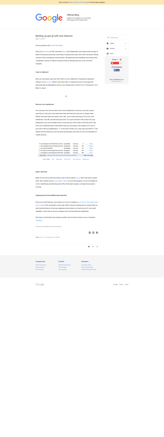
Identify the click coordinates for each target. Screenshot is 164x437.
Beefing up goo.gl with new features (54, 36)
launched (45, 51)
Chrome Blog (62, 267)
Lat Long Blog (62, 269)
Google (115, 284)
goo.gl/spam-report (60, 181)
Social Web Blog (56, 45)
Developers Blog (86, 265)
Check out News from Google (78, 2)
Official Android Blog (64, 265)
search (42, 237)
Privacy (121, 284)
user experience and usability (52, 237)
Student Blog (39, 269)
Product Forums (116, 81)
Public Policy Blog (41, 265)
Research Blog (40, 267)
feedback (39, 220)
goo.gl (64, 51)
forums (48, 82)
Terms (126, 284)
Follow (117, 70)
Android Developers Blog (88, 269)
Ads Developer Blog (87, 267)
